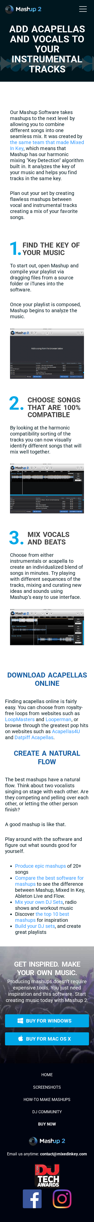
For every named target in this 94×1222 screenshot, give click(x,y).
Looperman (58, 719)
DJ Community (47, 1111)
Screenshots (47, 1087)
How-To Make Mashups (47, 1099)
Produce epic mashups (40, 866)
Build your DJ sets (35, 926)
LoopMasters (20, 719)
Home (47, 1074)
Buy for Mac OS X (47, 1037)
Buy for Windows (47, 1019)
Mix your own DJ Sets (39, 902)
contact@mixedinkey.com (63, 1154)
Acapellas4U (66, 731)
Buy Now (47, 1124)
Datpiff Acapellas (34, 737)
